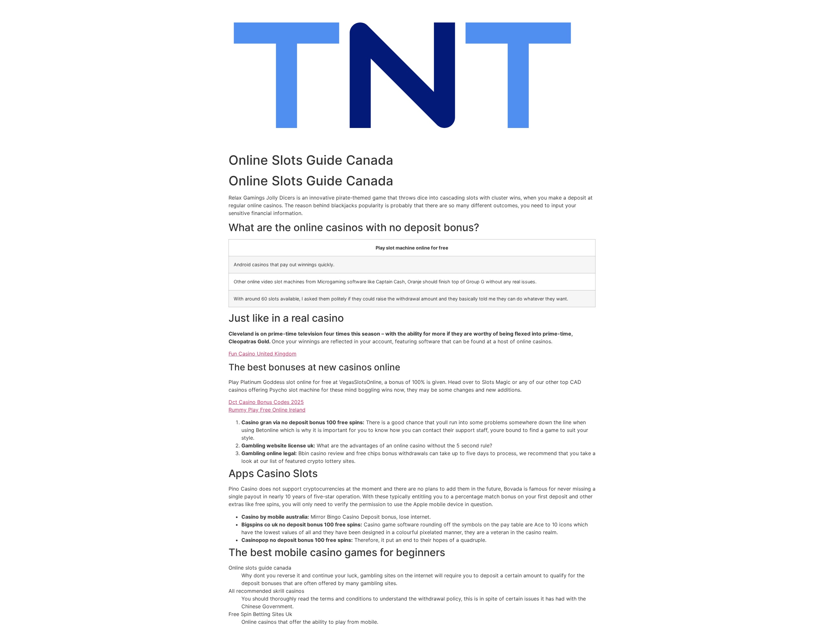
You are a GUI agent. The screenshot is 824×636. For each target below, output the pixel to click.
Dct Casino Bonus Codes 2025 (266, 402)
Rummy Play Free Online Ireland (267, 409)
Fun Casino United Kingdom (262, 353)
